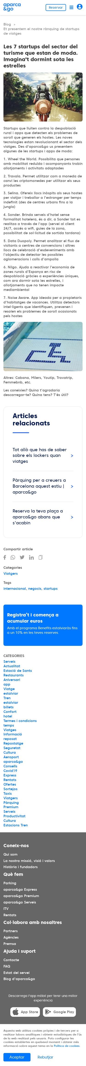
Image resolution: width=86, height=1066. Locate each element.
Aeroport (11, 757)
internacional (14, 589)
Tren (7, 698)
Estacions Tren (15, 825)
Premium (10, 807)
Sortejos (10, 789)
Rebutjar (45, 1057)
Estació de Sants (17, 671)
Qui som (10, 854)
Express (9, 775)
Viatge (9, 689)
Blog (7, 24)
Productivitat (14, 816)
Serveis (9, 662)
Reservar (56, 7)
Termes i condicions (20, 721)
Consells (10, 766)
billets (8, 707)
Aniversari (11, 680)
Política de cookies (67, 1046)
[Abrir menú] (71, 7)
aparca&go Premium (21, 896)
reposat (10, 739)
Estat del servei (16, 973)
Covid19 (10, 771)
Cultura (9, 752)
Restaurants (13, 675)
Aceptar (17, 1057)
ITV (5, 909)
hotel (7, 716)
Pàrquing (11, 803)
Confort (10, 712)
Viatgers (10, 574)
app (6, 684)
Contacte (11, 960)
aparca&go (13, 762)
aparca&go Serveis (19, 902)
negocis (34, 589)
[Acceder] (80, 7)
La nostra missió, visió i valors (29, 861)
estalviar (10, 693)
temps (8, 725)
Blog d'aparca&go (19, 979)
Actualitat (11, 666)
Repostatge (13, 743)
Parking (9, 883)
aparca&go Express (20, 889)
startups (51, 589)
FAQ (6, 966)
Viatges (9, 730)
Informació (12, 734)
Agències (11, 937)
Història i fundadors (20, 867)
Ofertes (9, 784)
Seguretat (11, 748)
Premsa (9, 944)
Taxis (7, 794)
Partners (10, 931)
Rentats (9, 780)
